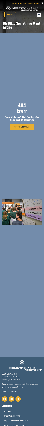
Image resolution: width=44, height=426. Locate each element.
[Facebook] (4, 399)
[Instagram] (11, 399)
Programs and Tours (12, 416)
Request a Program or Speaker (16, 421)
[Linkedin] (18, 399)
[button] (39, 15)
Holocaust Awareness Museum (25, 7)
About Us (7, 411)
